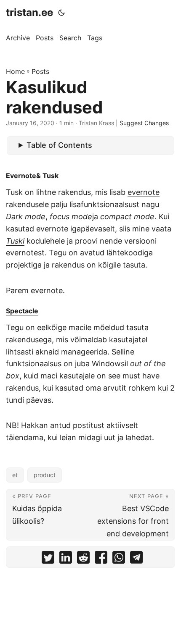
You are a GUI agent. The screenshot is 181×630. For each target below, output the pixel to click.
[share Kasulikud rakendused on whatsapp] (118, 559)
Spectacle (22, 311)
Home (15, 71)
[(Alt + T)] (61, 12)
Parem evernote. (35, 290)
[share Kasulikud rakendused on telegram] (136, 559)
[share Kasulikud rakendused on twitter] (48, 559)
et (15, 474)
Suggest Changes (144, 122)
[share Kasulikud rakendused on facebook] (101, 559)
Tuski (15, 240)
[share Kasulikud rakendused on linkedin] (65, 559)
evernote (144, 192)
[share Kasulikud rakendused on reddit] (83, 559)
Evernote (21, 175)
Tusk (51, 175)
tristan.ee (29, 12)
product (45, 474)
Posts (40, 71)
